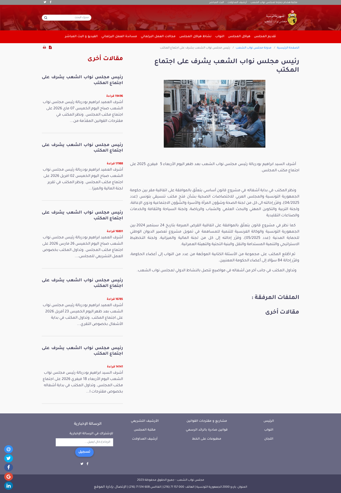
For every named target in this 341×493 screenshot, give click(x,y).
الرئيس (269, 421)
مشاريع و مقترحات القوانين (207, 421)
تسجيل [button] (84, 452)
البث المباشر (216, 2)
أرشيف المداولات (237, 2)
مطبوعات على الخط (206, 439)
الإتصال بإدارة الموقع (110, 487)
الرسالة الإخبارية (88, 424)
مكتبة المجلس (145, 430)
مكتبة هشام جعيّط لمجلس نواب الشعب (274, 2)
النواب (268, 430)
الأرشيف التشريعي (145, 421)
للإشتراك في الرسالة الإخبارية (91, 433)
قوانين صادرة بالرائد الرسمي (207, 430)
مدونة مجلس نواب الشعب (253, 48)
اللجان (268, 439)
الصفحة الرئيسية (288, 48)
